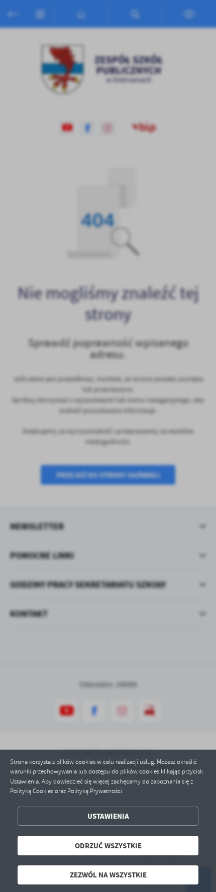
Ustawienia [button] (108, 816)
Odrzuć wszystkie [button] (108, 845)
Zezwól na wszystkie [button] (108, 874)
